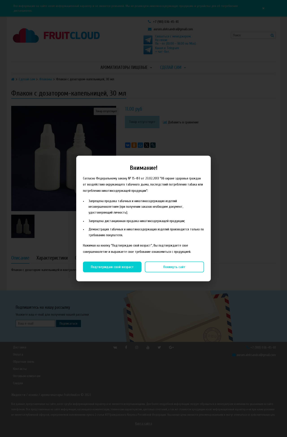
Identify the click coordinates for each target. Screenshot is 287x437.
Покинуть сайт (174, 267)
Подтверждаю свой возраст (112, 267)
